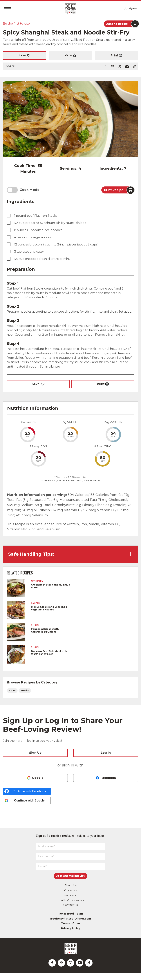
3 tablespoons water (29, 251)
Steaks (25, 690)
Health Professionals (70, 900)
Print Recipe (113, 190)
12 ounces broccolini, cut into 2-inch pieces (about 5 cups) (56, 244)
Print (114, 55)
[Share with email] (127, 66)
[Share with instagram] (70, 963)
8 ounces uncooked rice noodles (38, 230)
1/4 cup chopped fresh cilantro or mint (42, 259)
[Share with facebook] (105, 66)
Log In (106, 752)
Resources (70, 890)
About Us (71, 885)
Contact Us (70, 905)
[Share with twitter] (119, 66)
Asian (12, 690)
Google (38, 778)
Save (22, 55)
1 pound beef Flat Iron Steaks (35, 215)
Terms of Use (70, 923)
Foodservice (70, 895)
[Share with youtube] (79, 963)
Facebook (108, 778)
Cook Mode (29, 190)
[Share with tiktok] (89, 963)
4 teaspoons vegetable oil (33, 237)
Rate (68, 55)
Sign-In (133, 8)
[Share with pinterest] (112, 66)
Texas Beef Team (70, 913)
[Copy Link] (134, 66)
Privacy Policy (70, 928)
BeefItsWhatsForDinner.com (70, 918)
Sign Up (35, 752)
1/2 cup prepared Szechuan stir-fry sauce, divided (50, 223)
